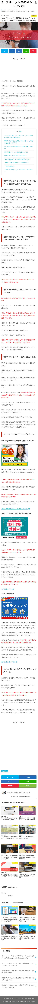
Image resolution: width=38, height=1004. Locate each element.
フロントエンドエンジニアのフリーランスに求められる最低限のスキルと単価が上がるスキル (18, 957)
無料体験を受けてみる (8, 662)
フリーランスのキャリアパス (18, 4)
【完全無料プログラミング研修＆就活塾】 (14, 509)
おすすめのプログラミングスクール (15, 155)
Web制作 (5, 771)
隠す (20, 131)
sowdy (3, 893)
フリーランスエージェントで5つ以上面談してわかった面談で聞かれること (18, 964)
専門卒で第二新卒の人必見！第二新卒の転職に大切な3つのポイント (18, 979)
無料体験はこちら (7, 589)
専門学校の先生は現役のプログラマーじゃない (18, 147)
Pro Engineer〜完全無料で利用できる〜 (18, 159)
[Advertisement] (19, 67)
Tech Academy (9, 166)
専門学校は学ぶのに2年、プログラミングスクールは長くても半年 (18, 142)
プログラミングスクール (17, 998)
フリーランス (6, 998)
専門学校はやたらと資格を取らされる (16, 152)
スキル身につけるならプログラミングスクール (18, 170)
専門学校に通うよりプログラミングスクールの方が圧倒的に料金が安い (18, 136)
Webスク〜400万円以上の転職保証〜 (17, 162)
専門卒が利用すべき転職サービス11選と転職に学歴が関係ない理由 (18, 971)
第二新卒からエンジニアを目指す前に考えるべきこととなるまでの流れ (18, 986)
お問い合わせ (32, 998)
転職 (26, 998)
